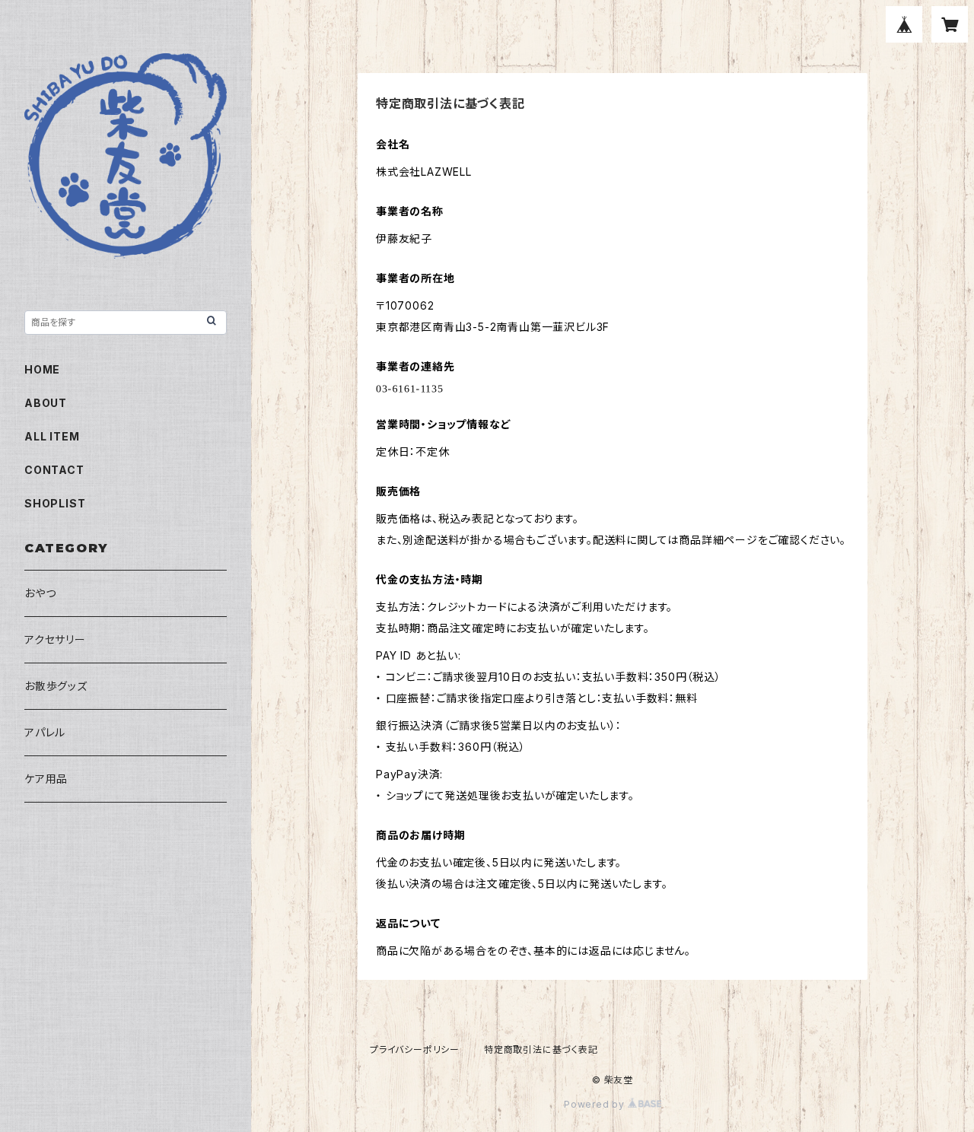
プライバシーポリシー (415, 1049)
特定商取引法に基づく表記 (541, 1049)
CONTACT (54, 469)
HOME (42, 369)
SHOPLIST (54, 503)
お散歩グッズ (56, 685)
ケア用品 (46, 778)
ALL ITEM (51, 436)
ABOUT (45, 402)
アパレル (44, 732)
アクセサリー (55, 639)
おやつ (40, 593)
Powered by (596, 1104)
